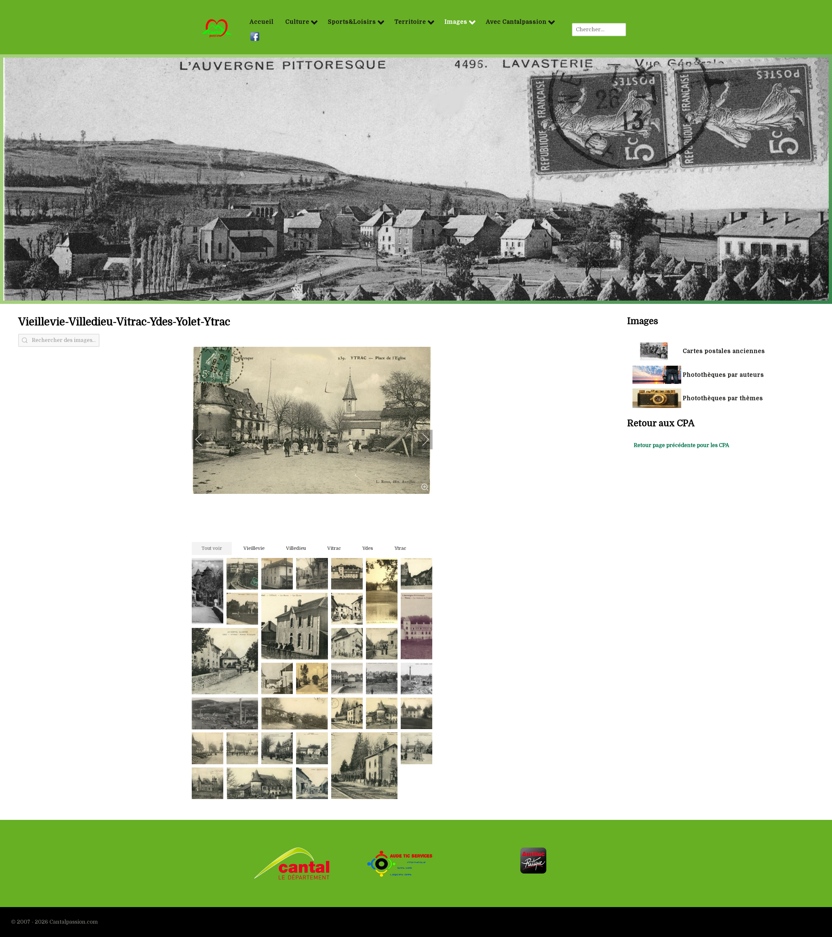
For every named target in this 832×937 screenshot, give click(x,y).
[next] (421, 439)
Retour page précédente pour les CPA (681, 445)
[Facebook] (255, 36)
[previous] (203, 439)
